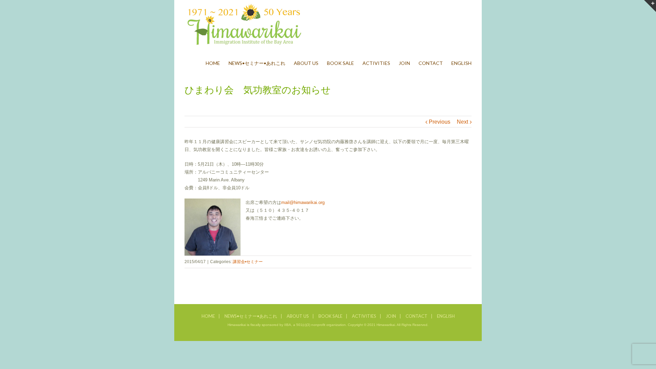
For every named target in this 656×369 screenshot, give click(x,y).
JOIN (391, 316)
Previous (439, 122)
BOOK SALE (330, 316)
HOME (208, 316)
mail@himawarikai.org (303, 202)
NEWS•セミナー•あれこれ (250, 316)
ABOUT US (298, 316)
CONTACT (416, 316)
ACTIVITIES (364, 316)
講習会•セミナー (248, 261)
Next (462, 122)
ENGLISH (446, 316)
